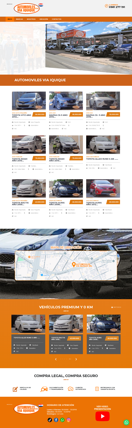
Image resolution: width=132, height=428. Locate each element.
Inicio (10, 19)
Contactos (56, 19)
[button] (55, 359)
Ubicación (44, 19)
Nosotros (31, 19)
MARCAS (19, 19)
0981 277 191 (117, 7)
